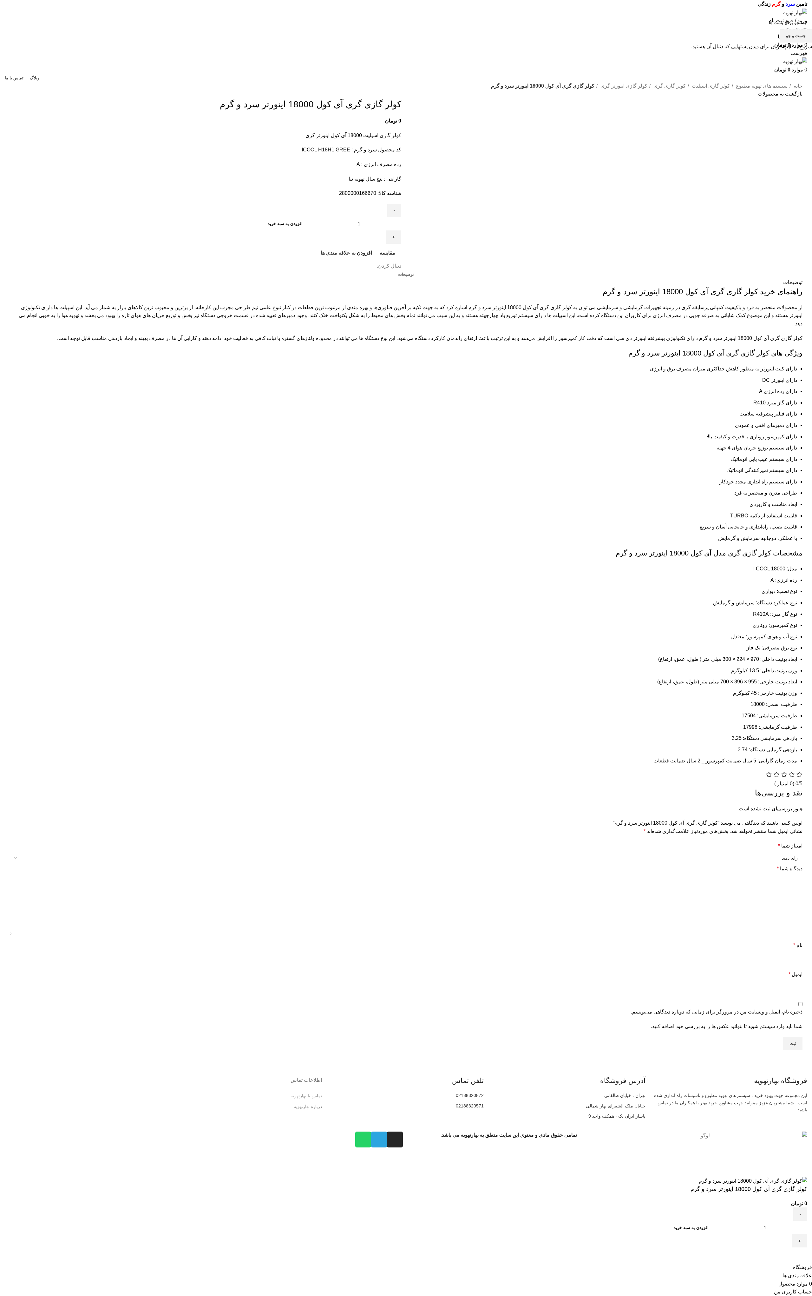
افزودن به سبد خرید (285, 223)
